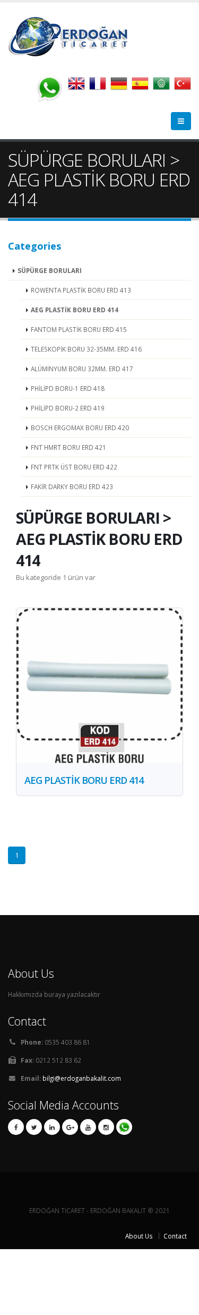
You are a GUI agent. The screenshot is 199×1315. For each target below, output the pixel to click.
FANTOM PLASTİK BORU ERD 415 (79, 329)
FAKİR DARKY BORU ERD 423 (72, 486)
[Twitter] (34, 1127)
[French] (99, 87)
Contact (175, 1236)
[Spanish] (142, 87)
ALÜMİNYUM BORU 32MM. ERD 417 (82, 368)
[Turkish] (182, 87)
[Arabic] (163, 87)
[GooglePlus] (70, 1127)
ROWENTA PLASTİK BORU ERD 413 (81, 290)
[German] (121, 87)
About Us (139, 1236)
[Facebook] (16, 1127)
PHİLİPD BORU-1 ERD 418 (68, 388)
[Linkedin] (52, 1127)
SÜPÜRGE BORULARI (50, 270)
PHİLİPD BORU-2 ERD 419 (68, 408)
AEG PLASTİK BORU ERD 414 (74, 309)
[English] (78, 87)
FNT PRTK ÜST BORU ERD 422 (74, 467)
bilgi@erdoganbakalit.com (81, 1078)
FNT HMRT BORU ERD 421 (68, 447)
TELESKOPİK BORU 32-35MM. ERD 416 (86, 349)
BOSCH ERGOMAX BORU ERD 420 (80, 427)
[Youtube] (88, 1127)
